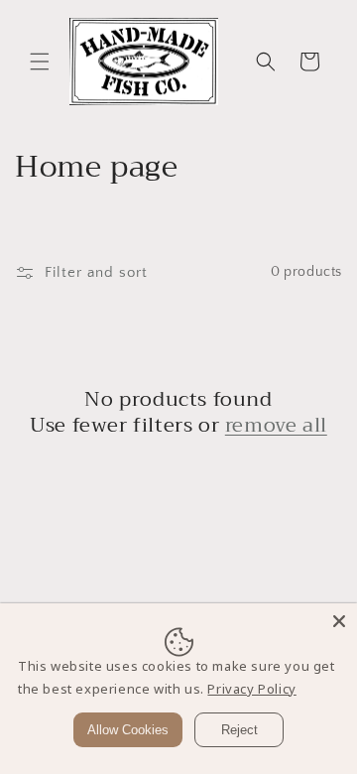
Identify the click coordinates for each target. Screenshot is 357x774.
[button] (39, 61)
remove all (276, 426)
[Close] (339, 621)
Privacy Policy (251, 689)
